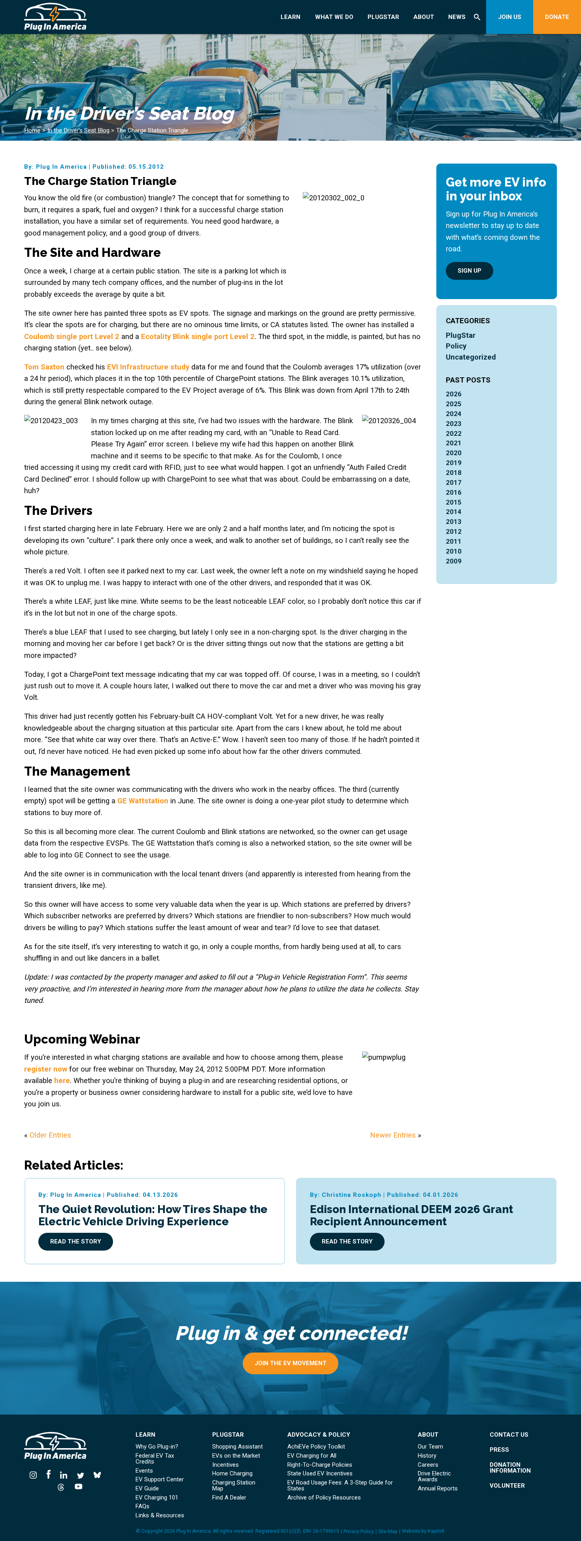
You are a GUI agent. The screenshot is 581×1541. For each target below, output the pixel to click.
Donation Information (510, 1468)
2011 (454, 541)
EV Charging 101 (157, 1498)
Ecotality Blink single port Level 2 (198, 336)
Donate (557, 17)
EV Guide (147, 1489)
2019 (454, 463)
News (457, 17)
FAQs (142, 1506)
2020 (454, 453)
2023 (454, 424)
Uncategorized (471, 357)
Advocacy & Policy (318, 1435)
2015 (454, 502)
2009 (454, 561)
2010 (454, 551)
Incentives (225, 1465)
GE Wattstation (142, 801)
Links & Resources (160, 1515)
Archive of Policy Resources (324, 1498)
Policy (456, 346)
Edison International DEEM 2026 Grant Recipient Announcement (411, 1215)
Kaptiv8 (436, 1531)
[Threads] (61, 1487)
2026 (454, 394)
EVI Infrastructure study (148, 367)
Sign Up (469, 270)
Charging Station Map (233, 1486)
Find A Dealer (229, 1498)
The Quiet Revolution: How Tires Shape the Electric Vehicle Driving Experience (153, 1215)
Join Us (509, 17)
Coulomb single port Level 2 (71, 336)
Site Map (388, 1531)
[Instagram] (36, 1474)
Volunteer (507, 1486)
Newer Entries (393, 1135)
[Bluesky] (97, 1474)
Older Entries (50, 1135)
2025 (454, 404)
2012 (454, 531)
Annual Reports (438, 1489)
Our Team (430, 1447)
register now (45, 1069)
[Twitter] (80, 1474)
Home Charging (232, 1474)
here (62, 1080)
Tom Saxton (44, 367)
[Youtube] (76, 1487)
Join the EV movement (290, 1363)
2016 (454, 492)
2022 (454, 433)
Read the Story (75, 1241)
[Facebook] (49, 1474)
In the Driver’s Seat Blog (78, 130)
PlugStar (383, 17)
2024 (454, 414)
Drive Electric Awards (434, 1477)
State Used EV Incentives (320, 1474)
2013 (454, 522)
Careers (428, 1465)
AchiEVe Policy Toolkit (316, 1447)
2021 (454, 443)
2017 (454, 482)
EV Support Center (160, 1480)
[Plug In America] (71, 17)
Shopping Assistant (237, 1447)
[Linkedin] (63, 1474)
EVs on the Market (236, 1456)
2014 (454, 512)
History (427, 1456)
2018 (454, 473)
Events (144, 1471)
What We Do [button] (334, 17)
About (423, 17)
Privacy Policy (358, 1531)
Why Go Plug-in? (157, 1447)
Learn (290, 17)
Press (499, 1450)
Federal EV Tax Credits (155, 1459)
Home (32, 130)
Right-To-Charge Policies (319, 1465)
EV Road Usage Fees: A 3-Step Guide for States (340, 1486)
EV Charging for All (311, 1456)
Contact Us (509, 1435)
